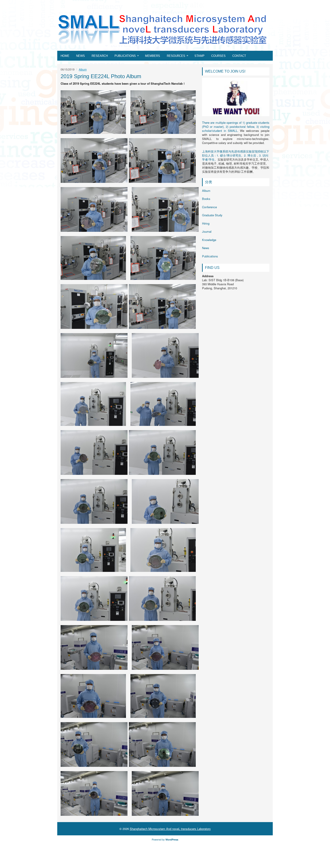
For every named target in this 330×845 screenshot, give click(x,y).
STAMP (199, 56)
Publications (126, 56)
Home (65, 56)
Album (83, 69)
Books (206, 199)
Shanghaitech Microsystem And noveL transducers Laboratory (170, 829)
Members (152, 56)
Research (100, 56)
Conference (209, 207)
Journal (206, 231)
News (80, 56)
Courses (218, 56)
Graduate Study (212, 215)
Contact (239, 56)
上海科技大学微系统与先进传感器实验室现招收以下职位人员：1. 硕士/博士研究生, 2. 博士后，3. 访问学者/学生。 (235, 155)
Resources (177, 56)
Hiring (205, 223)
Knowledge (209, 240)
